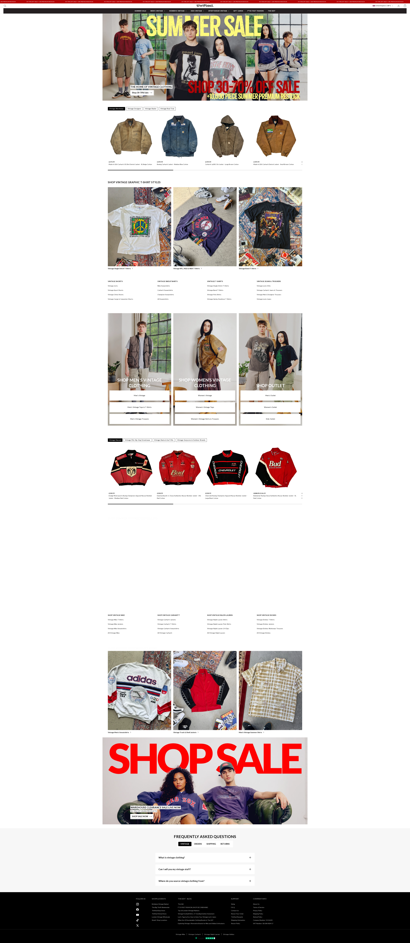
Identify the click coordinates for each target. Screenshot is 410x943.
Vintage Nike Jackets (115, 624)
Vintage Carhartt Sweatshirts (168, 628)
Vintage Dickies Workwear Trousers (270, 628)
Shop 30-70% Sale (140, 92)
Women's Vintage (205, 395)
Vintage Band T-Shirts (247, 268)
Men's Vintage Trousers (139, 419)
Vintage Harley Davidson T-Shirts (219, 299)
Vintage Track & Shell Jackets (184, 732)
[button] (5, 5)
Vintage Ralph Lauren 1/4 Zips (218, 628)
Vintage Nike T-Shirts (116, 620)
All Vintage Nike (114, 633)
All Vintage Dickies (263, 633)
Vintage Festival (114, 607)
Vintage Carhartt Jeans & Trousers (269, 290)
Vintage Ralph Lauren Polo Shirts (219, 624)
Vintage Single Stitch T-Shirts (119, 268)
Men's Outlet (270, 395)
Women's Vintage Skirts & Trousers (205, 419)
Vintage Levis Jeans (264, 299)
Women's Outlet (270, 407)
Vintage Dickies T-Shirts (266, 620)
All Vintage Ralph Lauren (216, 633)
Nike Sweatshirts (163, 286)
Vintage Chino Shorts (116, 294)
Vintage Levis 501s (264, 286)
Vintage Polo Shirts (214, 294)
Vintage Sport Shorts (115, 290)
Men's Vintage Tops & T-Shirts (139, 407)
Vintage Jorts (113, 286)
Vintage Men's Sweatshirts (118, 732)
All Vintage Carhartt (164, 633)
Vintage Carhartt (194, 934)
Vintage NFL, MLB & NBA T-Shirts (186, 268)
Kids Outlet (270, 419)
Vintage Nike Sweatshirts (117, 628)
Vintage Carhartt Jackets (166, 620)
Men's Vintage (139, 395)
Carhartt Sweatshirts (165, 290)
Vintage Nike (180, 934)
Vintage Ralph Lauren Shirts (217, 620)
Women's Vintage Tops (205, 407)
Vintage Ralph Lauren (212, 934)
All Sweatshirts (163, 299)
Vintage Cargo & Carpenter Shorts (120, 299)
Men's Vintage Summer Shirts (250, 732)
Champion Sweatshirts (165, 294)
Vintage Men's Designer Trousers (269, 294)
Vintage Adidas (228, 934)
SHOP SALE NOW (140, 816)
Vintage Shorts (245, 607)
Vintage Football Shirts (182, 607)
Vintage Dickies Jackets (265, 624)
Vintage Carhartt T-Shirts (166, 624)
